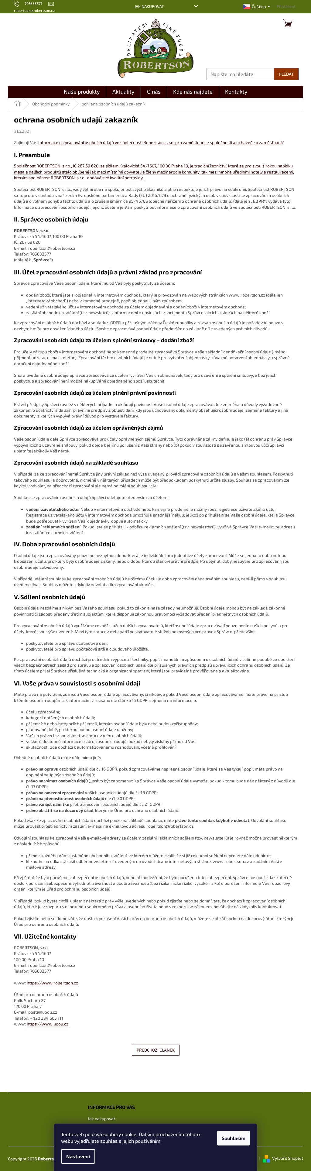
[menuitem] (82, 92)
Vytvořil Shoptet (287, 1158)
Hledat (286, 74)
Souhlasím (233, 1138)
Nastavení (78, 1156)
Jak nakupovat (149, 6)
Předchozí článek (156, 1050)
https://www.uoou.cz (47, 1023)
